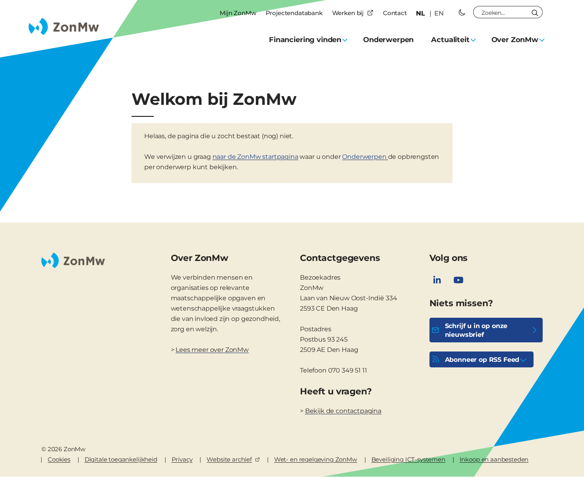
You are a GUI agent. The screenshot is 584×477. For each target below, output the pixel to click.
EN (439, 13)
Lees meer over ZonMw (212, 349)
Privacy (182, 459)
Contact (395, 13)
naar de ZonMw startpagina (255, 156)
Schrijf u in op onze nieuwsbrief (476, 330)
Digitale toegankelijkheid (121, 459)
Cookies (59, 459)
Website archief (229, 459)
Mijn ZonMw (238, 13)
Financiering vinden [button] (305, 39)
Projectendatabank (294, 13)
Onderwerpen (388, 39)
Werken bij (348, 13)
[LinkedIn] (437, 280)
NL (420, 13)
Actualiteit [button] (450, 39)
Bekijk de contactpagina (343, 411)
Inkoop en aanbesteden (494, 459)
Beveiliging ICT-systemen (408, 459)
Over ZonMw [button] (514, 39)
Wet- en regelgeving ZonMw (315, 459)
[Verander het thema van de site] (462, 12)
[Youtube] (458, 280)
